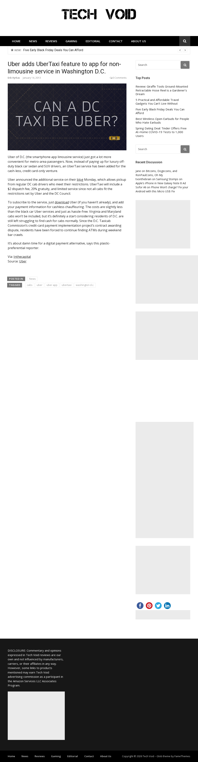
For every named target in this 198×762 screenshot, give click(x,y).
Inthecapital (22, 257)
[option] (105, 50)
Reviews (51, 41)
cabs (29, 285)
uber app (52, 285)
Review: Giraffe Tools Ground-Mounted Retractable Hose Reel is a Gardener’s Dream (162, 90)
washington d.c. (85, 285)
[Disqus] (67, 346)
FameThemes (182, 756)
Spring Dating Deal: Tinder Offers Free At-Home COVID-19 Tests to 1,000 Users (161, 132)
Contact (116, 41)
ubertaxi (67, 285)
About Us (138, 41)
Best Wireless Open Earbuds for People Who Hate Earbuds (63, 50)
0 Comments (119, 77)
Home (16, 41)
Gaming (71, 41)
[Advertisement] (163, 224)
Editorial (93, 41)
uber (39, 285)
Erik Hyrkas (14, 77)
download (62, 202)
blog (80, 179)
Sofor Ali (141, 187)
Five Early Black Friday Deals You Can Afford (160, 111)
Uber (22, 261)
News (33, 41)
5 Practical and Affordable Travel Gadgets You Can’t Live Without (157, 102)
